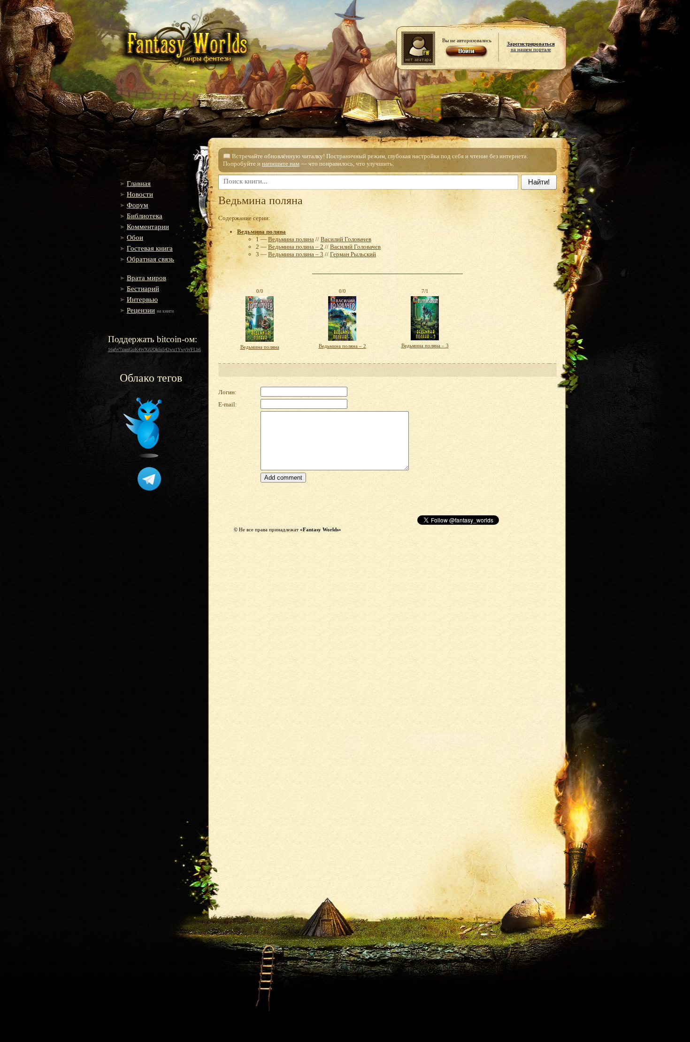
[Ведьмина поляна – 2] (342, 341)
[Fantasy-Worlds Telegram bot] (149, 488)
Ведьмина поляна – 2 (295, 246)
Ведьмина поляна (261, 231)
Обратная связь (150, 259)
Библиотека (144, 216)
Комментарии (148, 226)
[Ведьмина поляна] (259, 342)
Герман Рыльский (353, 254)
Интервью (142, 299)
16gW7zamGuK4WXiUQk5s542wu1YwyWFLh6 (154, 349)
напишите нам (280, 163)
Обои (135, 237)
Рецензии (141, 310)
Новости (140, 194)
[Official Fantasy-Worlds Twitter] (143, 456)
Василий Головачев (346, 239)
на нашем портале (531, 46)
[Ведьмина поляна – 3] (424, 341)
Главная (139, 183)
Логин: (227, 392)
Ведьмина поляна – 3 (295, 254)
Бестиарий (143, 288)
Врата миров (146, 278)
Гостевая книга (150, 248)
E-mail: (227, 404)
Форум (137, 205)
